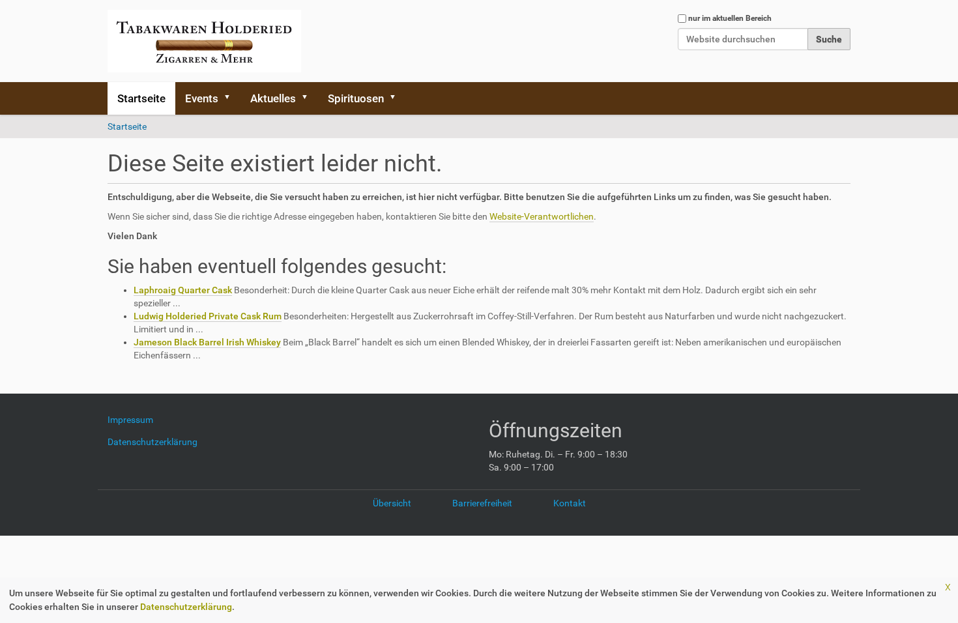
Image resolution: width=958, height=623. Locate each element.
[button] (231, 98)
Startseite (141, 98)
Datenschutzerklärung (186, 606)
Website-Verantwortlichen (541, 216)
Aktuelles (273, 98)
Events (201, 98)
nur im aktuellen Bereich (730, 18)
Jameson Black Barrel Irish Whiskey (207, 342)
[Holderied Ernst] (204, 41)
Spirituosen (356, 98)
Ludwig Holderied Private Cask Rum (208, 316)
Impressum (135, 419)
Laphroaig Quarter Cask (183, 290)
